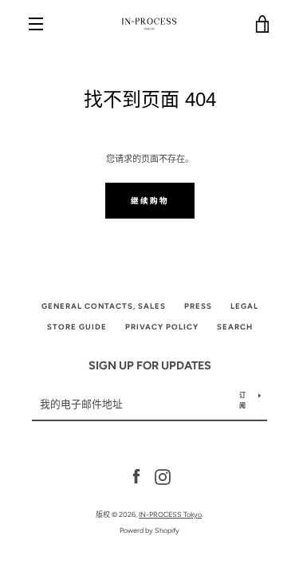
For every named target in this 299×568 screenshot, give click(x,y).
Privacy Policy (162, 326)
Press (198, 306)
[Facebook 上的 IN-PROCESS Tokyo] (136, 476)
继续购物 (150, 200)
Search (235, 326)
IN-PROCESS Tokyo (170, 514)
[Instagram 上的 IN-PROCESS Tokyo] (163, 476)
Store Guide (77, 326)
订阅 (242, 400)
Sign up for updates (150, 365)
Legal (244, 306)
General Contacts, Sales (103, 306)
